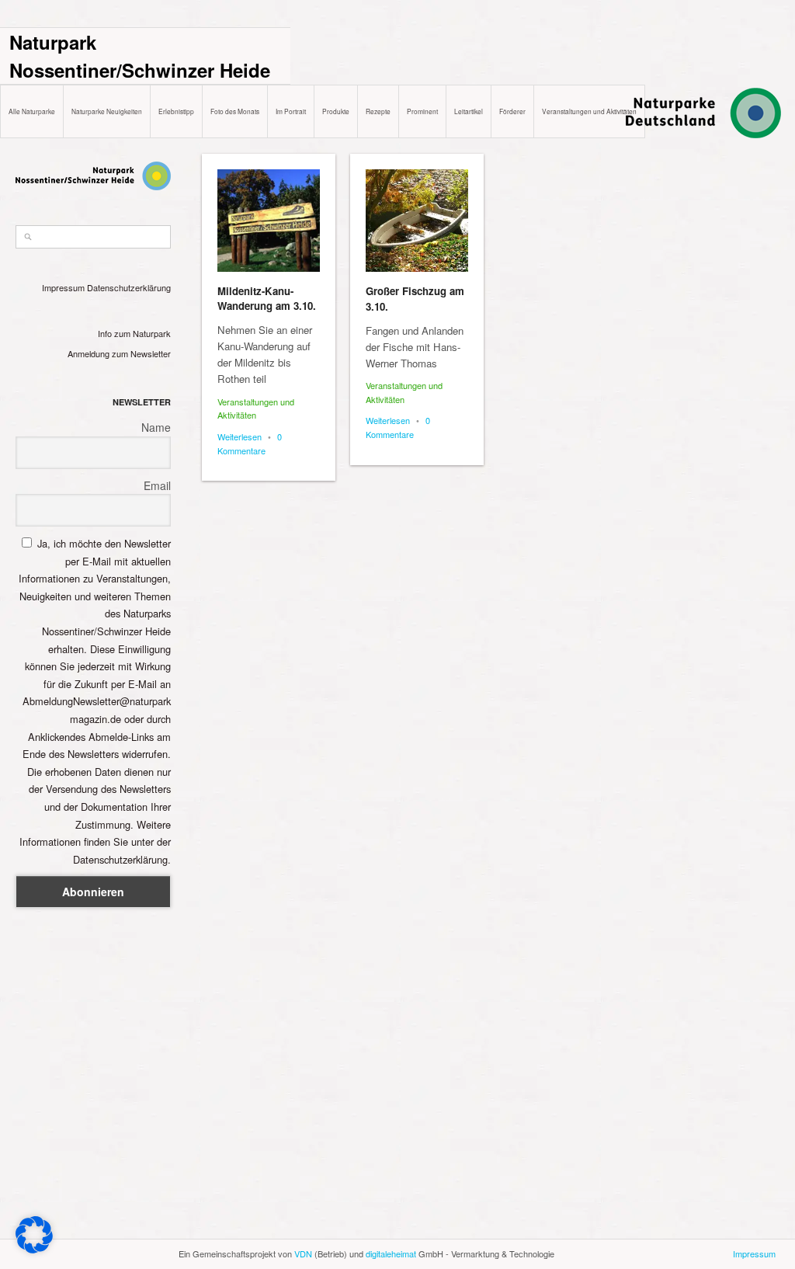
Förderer (512, 111)
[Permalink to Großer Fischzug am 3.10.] (417, 220)
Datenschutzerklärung (129, 287)
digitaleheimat (391, 1253)
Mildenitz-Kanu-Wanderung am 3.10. (266, 298)
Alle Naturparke (32, 111)
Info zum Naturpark (134, 333)
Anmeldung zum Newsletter (119, 353)
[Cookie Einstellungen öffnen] (34, 1249)
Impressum (63, 287)
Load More (491, 1232)
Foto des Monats (234, 111)
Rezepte (378, 111)
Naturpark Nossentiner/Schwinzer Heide (139, 56)
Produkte (335, 111)
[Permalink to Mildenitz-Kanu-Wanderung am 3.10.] (268, 220)
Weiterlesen (239, 436)
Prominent (422, 111)
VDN (303, 1253)
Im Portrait (291, 111)
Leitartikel (468, 111)
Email (157, 485)
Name (156, 427)
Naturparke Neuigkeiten (106, 111)
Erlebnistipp (176, 111)
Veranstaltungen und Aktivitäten (589, 111)
